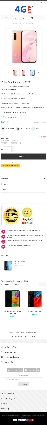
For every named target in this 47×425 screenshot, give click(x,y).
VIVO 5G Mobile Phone (9, 89)
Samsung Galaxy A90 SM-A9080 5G (12, 312)
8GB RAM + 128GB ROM (10, 140)
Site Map (11, 332)
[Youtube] (21, 370)
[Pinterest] (30, 370)
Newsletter (23, 376)
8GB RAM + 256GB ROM (13, 143)
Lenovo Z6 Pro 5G (34, 311)
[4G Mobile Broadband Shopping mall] (23, 9)
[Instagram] (26, 370)
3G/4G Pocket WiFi (8, 394)
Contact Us (27, 336)
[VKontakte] (38, 370)
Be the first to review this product (19, 86)
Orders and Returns (16, 336)
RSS (33, 336)
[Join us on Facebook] (13, 370)
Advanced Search (31, 332)
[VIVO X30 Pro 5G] (7, 265)
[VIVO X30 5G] (15, 73)
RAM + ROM (5, 138)
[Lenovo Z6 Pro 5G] (35, 299)
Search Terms (20, 332)
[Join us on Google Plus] (17, 370)
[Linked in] (34, 370)
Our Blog (5, 409)
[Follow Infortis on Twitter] (9, 370)
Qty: (2, 149)
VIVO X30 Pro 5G (19, 261)
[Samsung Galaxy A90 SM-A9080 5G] (12, 299)
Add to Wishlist (18, 265)
